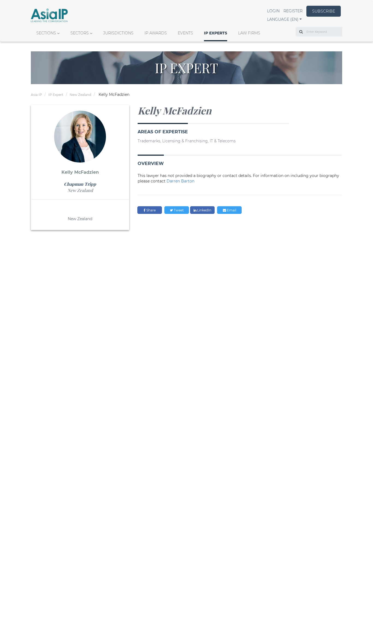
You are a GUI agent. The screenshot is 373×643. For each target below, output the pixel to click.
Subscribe (323, 11)
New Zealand (80, 95)
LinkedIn (203, 210)
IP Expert (55, 95)
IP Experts (215, 33)
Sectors (79, 33)
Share (151, 210)
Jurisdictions (118, 33)
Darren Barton (180, 181)
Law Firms (249, 33)
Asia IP (36, 95)
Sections (46, 33)
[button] (284, 19)
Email (231, 210)
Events (185, 33)
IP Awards (155, 33)
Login (273, 10)
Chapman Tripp (80, 184)
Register (293, 10)
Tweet (178, 210)
